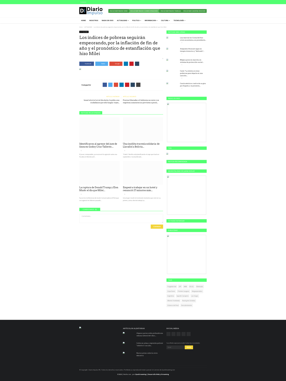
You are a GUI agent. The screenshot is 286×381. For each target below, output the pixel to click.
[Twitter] (110, 85)
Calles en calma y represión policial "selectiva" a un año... (149, 344)
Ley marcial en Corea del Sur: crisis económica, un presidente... (193, 39)
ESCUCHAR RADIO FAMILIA (171, 11)
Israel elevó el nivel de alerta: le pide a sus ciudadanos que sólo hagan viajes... (101, 101)
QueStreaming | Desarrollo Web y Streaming (152, 374)
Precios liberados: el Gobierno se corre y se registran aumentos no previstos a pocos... (141, 101)
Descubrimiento (186, 305)
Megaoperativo (197, 291)
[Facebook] (105, 85)
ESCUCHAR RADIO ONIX (118, 11)
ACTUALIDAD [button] (122, 20)
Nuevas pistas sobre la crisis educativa (147, 354)
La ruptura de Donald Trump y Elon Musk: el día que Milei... (98, 189)
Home (83, 20)
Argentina (170, 296)
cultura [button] (165, 20)
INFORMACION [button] (150, 20)
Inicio (81, 27)
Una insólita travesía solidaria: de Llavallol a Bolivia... (141, 145)
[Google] (116, 85)
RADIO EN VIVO (107, 20)
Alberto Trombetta (173, 301)
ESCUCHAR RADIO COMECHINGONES (144, 11)
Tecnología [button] (178, 20)
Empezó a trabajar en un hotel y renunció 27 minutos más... (140, 189)
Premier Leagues (183, 291)
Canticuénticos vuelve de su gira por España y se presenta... (193, 85)
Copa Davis (171, 291)
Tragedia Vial (171, 286)
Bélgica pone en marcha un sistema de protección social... (192, 61)
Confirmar (157, 227)
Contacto (83, 2)
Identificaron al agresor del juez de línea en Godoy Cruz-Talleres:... (98, 145)
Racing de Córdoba (188, 301)
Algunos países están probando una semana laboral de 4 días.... (149, 334)
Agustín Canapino (183, 296)
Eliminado (199, 286)
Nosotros (93, 20)
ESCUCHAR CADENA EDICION (194, 11)
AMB (185, 286)
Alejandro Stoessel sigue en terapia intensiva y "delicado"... (192, 50)
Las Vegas (194, 296)
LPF (180, 286)
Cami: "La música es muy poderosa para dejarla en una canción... (191, 73)
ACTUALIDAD (88, 27)
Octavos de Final (173, 305)
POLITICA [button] (136, 20)
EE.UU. (191, 286)
